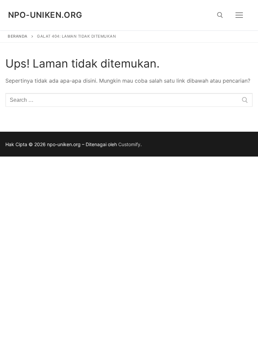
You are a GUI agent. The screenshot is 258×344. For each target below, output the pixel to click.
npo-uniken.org (45, 15)
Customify (129, 144)
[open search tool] (220, 15)
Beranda (18, 36)
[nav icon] (239, 15)
